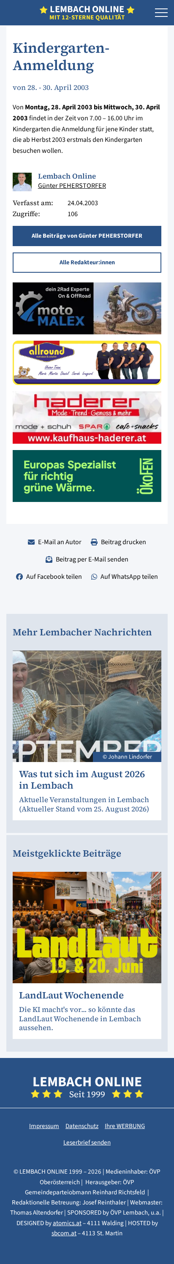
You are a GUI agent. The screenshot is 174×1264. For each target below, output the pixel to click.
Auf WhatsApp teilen (129, 576)
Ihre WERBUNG (125, 1126)
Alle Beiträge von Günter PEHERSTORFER (87, 235)
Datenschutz (81, 1126)
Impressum (44, 1126)
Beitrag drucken (123, 542)
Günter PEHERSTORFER (72, 185)
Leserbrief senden (87, 1142)
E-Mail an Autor (60, 542)
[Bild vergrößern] (22, 182)
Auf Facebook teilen (54, 576)
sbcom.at (64, 1233)
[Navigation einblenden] (161, 13)
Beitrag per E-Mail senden (92, 559)
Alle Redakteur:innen (87, 262)
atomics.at (67, 1223)
